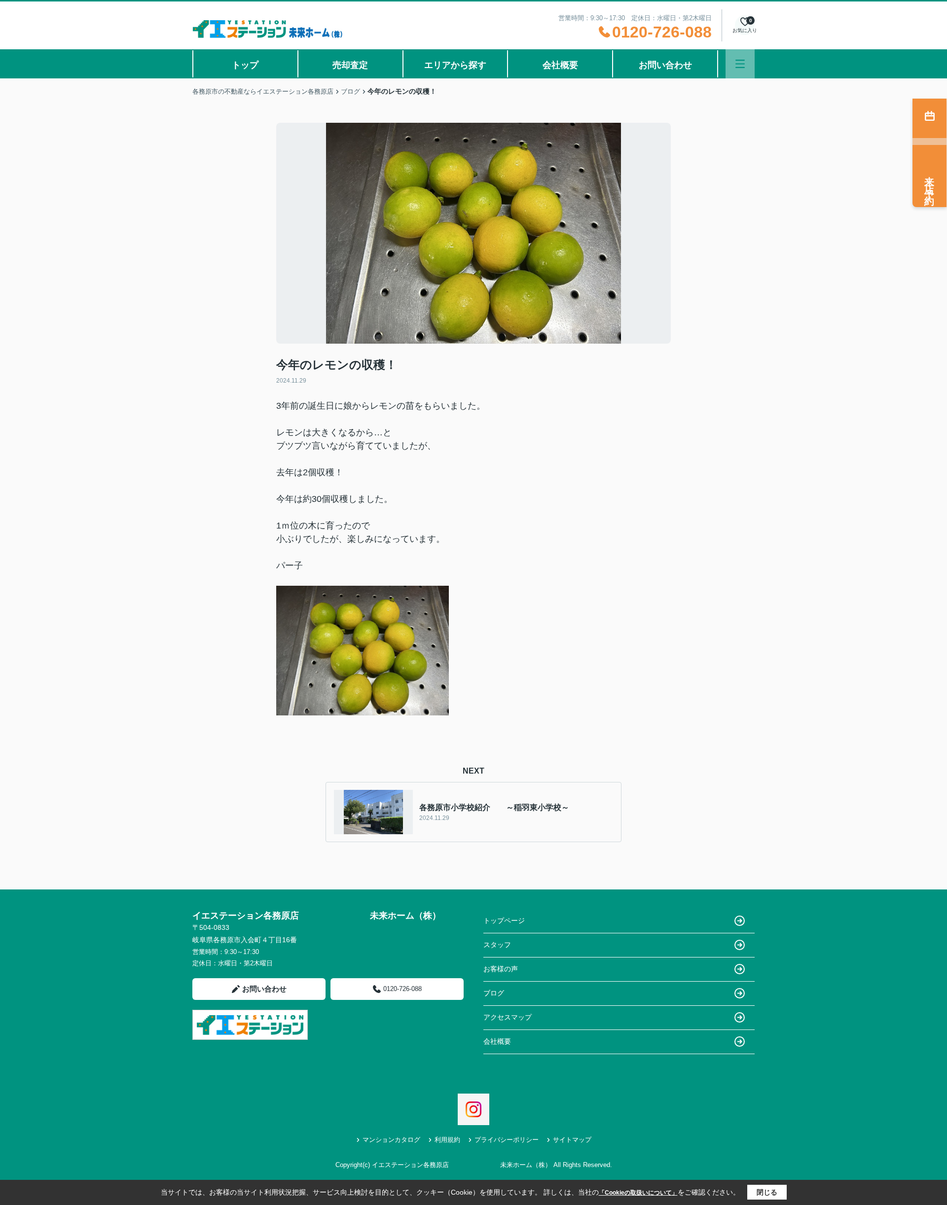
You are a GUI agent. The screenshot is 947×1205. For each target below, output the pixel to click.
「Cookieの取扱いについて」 (638, 1192)
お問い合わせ (665, 65)
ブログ (493, 993)
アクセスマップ (507, 1017)
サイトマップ (572, 1139)
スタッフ (497, 945)
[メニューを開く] (740, 63)
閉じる (767, 1192)
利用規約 (447, 1139)
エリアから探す (455, 65)
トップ (245, 65)
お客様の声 (500, 969)
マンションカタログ (391, 1139)
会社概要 (560, 65)
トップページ (504, 920)
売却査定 (350, 65)
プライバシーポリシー (506, 1139)
